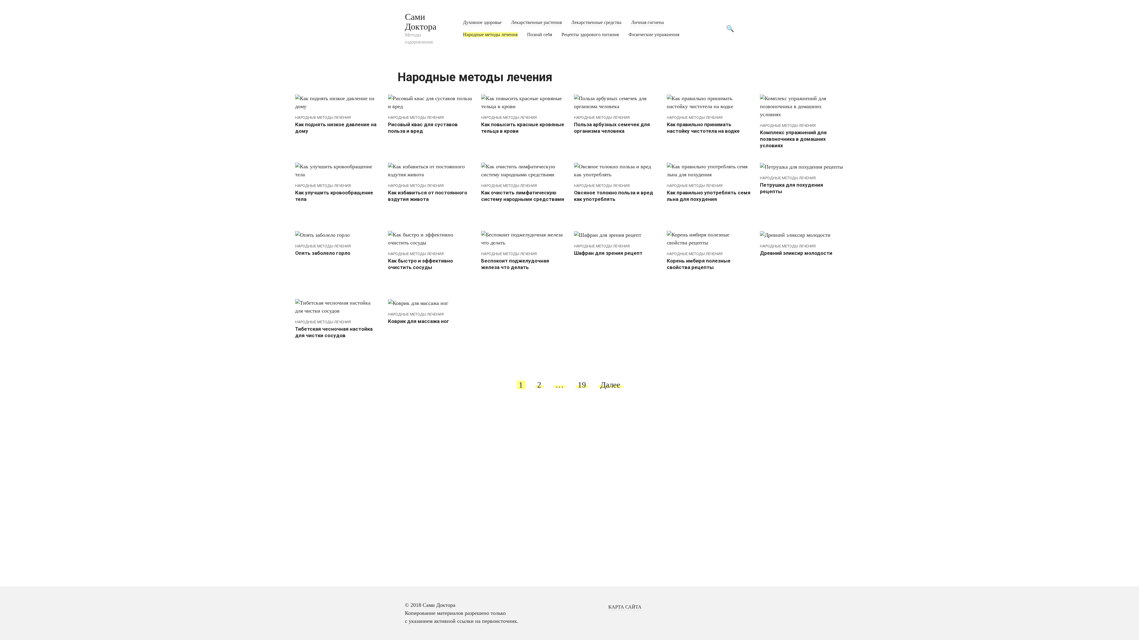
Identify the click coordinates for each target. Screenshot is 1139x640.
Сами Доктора (420, 21)
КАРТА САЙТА (625, 607)
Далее (610, 384)
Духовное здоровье (482, 22)
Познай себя (539, 34)
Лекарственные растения (536, 22)
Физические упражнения (654, 34)
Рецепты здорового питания (590, 34)
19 (582, 384)
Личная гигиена (647, 22)
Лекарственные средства (596, 22)
